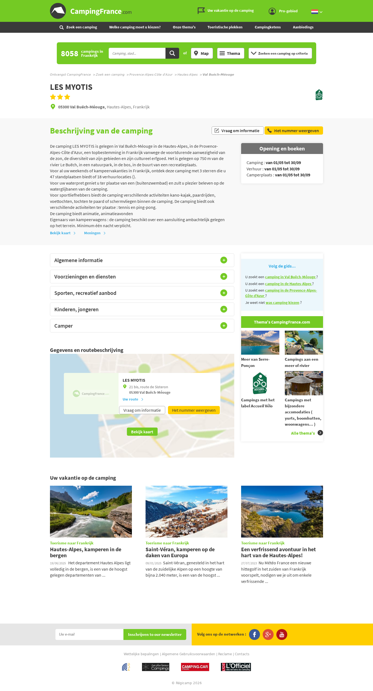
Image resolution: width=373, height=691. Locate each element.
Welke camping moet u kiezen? (135, 27)
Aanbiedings (303, 27)
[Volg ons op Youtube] (281, 634)
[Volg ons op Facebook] (254, 634)
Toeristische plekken (225, 27)
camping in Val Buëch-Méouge (290, 276)
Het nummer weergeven (194, 410)
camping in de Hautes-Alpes (288, 283)
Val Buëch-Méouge (155, 392)
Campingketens (268, 27)
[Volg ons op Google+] (268, 634)
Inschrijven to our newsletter (155, 634)
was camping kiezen (282, 302)
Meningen (92, 232)
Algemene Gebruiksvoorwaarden (188, 654)
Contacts (242, 654)
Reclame (225, 654)
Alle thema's (303, 433)
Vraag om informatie (240, 130)
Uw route (130, 399)
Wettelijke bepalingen (141, 654)
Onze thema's (184, 27)
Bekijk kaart (60, 232)
